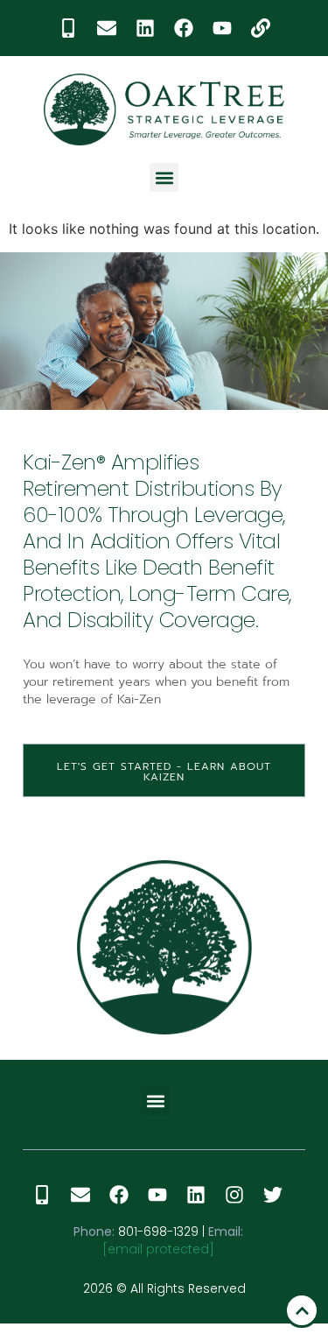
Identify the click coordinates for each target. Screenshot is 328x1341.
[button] (164, 177)
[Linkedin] (145, 28)
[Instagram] (234, 1194)
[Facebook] (183, 28)
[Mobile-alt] (68, 28)
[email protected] (158, 1249)
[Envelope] (106, 28)
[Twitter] (273, 1194)
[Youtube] (222, 28)
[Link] (260, 28)
